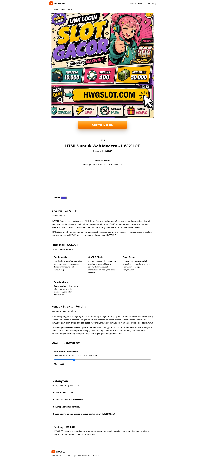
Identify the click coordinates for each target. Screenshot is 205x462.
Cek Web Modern (102, 124)
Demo (147, 3)
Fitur (140, 3)
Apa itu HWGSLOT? (64, 392)
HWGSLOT (58, 3)
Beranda (54, 10)
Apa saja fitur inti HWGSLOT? (69, 399)
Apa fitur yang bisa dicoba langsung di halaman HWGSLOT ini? (85, 414)
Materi (62, 10)
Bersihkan (75, 197)
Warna (57, 197)
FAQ (154, 3)
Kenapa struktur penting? (67, 406)
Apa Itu (133, 3)
